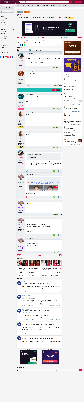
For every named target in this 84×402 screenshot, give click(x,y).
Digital (4, 22)
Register (80, 2)
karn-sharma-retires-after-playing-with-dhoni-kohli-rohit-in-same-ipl (72, 81)
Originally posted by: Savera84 (34, 179)
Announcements (75, 76)
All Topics (5, 31)
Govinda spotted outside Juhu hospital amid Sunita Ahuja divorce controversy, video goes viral (46, 271)
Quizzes (4, 45)
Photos (64, 5)
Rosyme (58, 291)
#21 (61, 53)
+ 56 (22, 143)
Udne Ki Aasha (67, 106)
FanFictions (45, 5)
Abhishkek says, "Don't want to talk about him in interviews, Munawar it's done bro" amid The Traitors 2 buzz (58, 271)
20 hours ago (73, 124)
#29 (61, 217)
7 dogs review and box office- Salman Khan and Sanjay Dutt (72, 122)
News (2, 16)
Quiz (33, 5)
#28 (61, 200)
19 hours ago (72, 117)
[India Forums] (10, 2)
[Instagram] (8, 57)
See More (3, 33)
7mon (20, 42)
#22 (61, 71)
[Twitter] (3, 57)
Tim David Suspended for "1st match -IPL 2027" (32, 297)
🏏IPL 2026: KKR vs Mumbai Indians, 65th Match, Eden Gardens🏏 (36, 283)
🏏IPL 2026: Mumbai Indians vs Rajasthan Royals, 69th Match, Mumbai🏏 (38, 324)
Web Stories (5, 50)
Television (5, 18)
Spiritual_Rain (57, 305)
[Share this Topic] (18, 45)
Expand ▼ (41, 289)
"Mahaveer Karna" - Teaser (69, 128)
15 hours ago (73, 111)
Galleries (4, 40)
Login (76, 2)
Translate (8, 9)
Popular (69, 76)
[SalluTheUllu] (24, 42)
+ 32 (22, 106)
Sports (4, 26)
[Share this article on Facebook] (20, 45)
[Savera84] (18, 42)
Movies (4, 20)
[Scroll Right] (61, 50)
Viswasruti (78, 98)
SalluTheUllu (58, 319)
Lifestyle (4, 24)
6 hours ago (74, 90)
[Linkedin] (12, 57)
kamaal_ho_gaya (77, 144)
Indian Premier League (23, 14)
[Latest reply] (60, 291)
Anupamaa (67, 139)
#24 (61, 112)
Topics (28, 5)
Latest (65, 76)
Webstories (52, 5)
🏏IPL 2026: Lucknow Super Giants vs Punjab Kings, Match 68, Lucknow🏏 (38, 338)
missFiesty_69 (57, 333)
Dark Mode (3, 11)
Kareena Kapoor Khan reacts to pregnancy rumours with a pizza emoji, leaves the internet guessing (33, 271)
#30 (61, 238)
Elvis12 (79, 104)
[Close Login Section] (61, 89)
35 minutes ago (71, 83)
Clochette (78, 137)
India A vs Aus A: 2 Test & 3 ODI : (70, 115)
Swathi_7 (58, 346)
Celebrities (5, 36)
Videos (4, 38)
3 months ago (53, 346)
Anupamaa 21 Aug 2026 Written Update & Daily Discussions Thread (71, 142)
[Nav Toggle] (1, 2)
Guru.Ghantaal (77, 130)
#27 (61, 174)
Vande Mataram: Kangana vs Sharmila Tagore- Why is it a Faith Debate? (71, 135)
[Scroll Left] (17, 50)
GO (70, 2)
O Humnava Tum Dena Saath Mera (71, 86)
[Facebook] (1, 57)
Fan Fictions (5, 43)
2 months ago (53, 291)
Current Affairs (67, 132)
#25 (61, 131)
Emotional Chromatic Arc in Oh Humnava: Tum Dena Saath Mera (72, 88)
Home (4, 14)
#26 (61, 150)
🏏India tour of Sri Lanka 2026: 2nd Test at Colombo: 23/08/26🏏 (72, 95)
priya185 (78, 124)
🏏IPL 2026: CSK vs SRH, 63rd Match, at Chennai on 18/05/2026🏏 (36, 310)
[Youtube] (6, 57)
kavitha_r (78, 111)
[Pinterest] (10, 57)
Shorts (4, 47)
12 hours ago (71, 130)
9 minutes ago (72, 98)
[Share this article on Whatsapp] (24, 45)
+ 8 (22, 83)
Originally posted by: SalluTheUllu (34, 154)
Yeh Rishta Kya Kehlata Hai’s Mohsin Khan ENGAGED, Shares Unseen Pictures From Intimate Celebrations (23, 271)
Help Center (5, 52)
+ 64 (22, 186)
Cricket (66, 79)
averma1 (78, 90)
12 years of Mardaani (68, 102)
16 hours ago (71, 144)
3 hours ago (74, 104)
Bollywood (67, 100)
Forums (3, 29)
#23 (61, 94)
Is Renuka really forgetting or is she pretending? (71, 109)
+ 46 (22, 65)
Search (80, 37)
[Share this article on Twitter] (22, 45)
